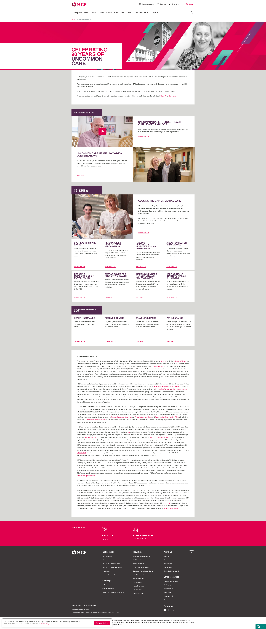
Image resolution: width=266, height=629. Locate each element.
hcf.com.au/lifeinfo (180, 361)
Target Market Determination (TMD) (167, 417)
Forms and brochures (171, 581)
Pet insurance (137, 582)
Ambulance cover (138, 593)
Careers (166, 560)
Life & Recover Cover (140, 575)
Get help (163, 4)
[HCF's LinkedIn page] (173, 610)
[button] (261, 626)
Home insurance (138, 586)
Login (191, 4)
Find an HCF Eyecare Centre (112, 567)
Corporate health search (141, 567)
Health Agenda (168, 588)
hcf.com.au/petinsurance (86, 476)
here (128, 432)
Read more (142, 137)
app (162, 389)
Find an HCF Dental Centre (111, 563)
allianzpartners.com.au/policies (95, 420)
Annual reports (168, 567)
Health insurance (138, 563)
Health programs (148, 4)
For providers (168, 592)
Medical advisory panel (171, 571)
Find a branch (138, 538)
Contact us (106, 571)
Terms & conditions (89, 605)
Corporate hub (168, 596)
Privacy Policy (44, 624)
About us (166, 556)
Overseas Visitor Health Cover (143, 571)
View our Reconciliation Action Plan (93, 626)
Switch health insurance (141, 560)
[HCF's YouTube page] (165, 610)
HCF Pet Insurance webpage (160, 437)
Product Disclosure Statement (121, 417)
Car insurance (137, 590)
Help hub (105, 585)
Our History (173, 96)
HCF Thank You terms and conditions (166, 386)
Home (73, 19)
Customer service (108, 588)
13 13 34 (163, 361)
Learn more (78, 342)
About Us (163, 96)
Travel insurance (138, 578)
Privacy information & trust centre (113, 592)
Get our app (167, 600)
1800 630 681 (81, 453)
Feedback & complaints (110, 575)
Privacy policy (76, 605)
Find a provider (107, 560)
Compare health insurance (141, 556)
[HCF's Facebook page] (169, 610)
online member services (179, 389)
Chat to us (175, 4)
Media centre (168, 563)
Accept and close (102, 623)
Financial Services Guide (143, 417)
